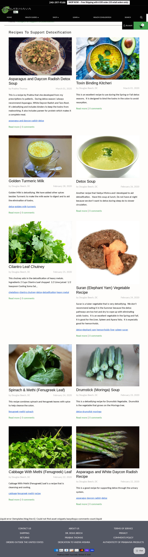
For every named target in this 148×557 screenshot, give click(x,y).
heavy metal (63, 292)
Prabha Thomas (74, 537)
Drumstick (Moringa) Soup (98, 390)
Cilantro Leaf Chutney (26, 266)
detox (41, 121)
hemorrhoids (103, 330)
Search (128, 17)
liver (112, 330)
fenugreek (14, 411)
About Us (74, 528)
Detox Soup (85, 181)
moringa (97, 411)
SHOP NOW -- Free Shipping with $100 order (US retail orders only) (98, 2)
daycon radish (94, 498)
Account (128, 26)
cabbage (13, 493)
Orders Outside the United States (24, 542)
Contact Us (24, 528)
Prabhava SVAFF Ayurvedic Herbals (70, 555)
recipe (38, 493)
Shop (55, 17)
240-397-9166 (57, 2)
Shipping (24, 533)
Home (9, 17)
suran (125, 330)
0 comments (28, 127)
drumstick (87, 411)
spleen (118, 330)
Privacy (123, 533)
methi (22, 411)
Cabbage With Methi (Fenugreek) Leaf (40, 472)
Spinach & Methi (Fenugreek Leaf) (37, 390)
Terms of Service (123, 528)
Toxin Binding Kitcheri (94, 83)
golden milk (21, 206)
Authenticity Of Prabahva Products (123, 542)
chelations (14, 292)
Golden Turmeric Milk (26, 181)
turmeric (31, 206)
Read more (14, 127)
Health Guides (31, 17)
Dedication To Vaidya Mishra (74, 542)
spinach (29, 411)
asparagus (81, 498)
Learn (75, 17)
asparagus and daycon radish (23, 121)
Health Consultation (102, 17)
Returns (24, 537)
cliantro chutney (27, 292)
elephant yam (89, 330)
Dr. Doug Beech (74, 533)
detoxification (49, 292)
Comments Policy (123, 537)
